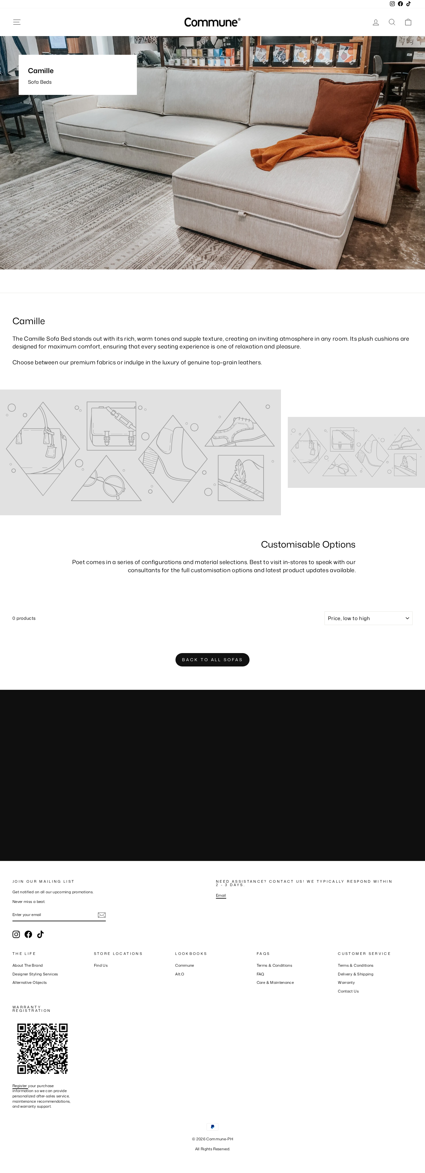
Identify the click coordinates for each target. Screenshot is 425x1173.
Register (20, 1085)
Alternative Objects (29, 982)
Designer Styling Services (35, 974)
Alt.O (179, 974)
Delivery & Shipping (355, 974)
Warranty (346, 982)
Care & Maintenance (275, 982)
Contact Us (348, 991)
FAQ (260, 974)
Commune (184, 965)
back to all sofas (212, 659)
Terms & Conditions (274, 965)
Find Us (101, 965)
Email (221, 895)
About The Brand (27, 965)
